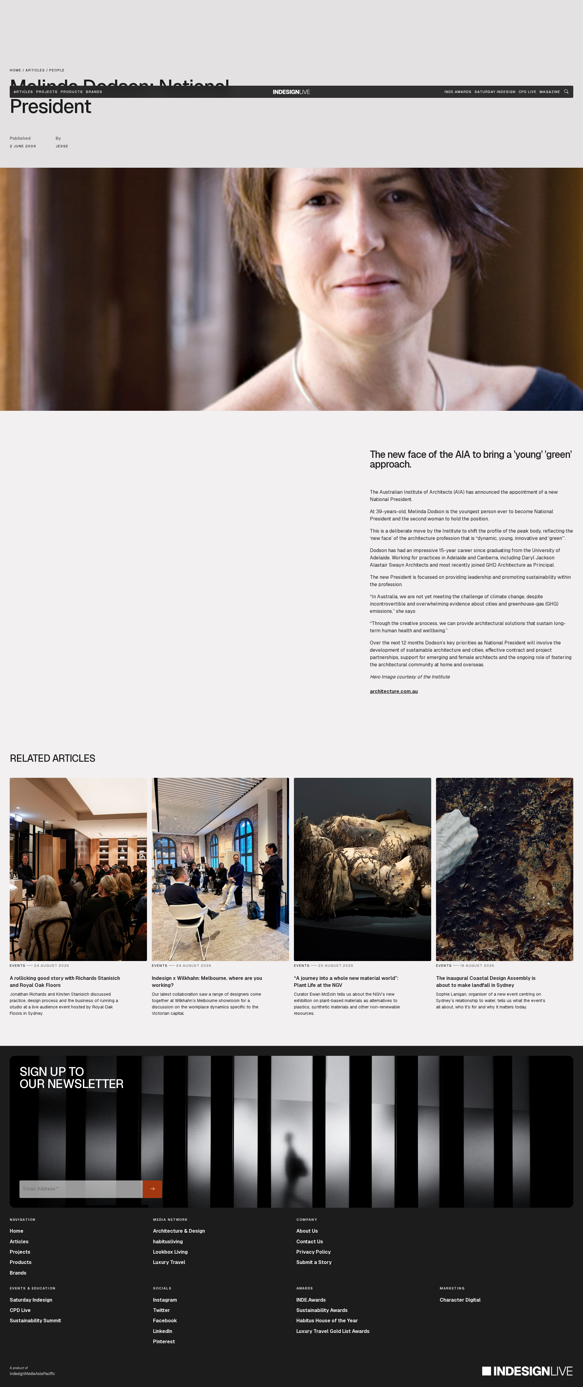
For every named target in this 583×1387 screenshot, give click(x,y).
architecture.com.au (394, 691)
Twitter (161, 1310)
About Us (307, 1231)
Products (72, 92)
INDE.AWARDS (458, 92)
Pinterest (164, 1341)
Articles (23, 92)
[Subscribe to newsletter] (152, 1189)
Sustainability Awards (322, 1310)
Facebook (165, 1320)
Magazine (550, 92)
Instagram (165, 1300)
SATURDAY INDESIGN (495, 92)
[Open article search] (566, 92)
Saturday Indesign (31, 1300)
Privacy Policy (313, 1252)
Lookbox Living (170, 1252)
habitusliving (168, 1241)
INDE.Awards (311, 1300)
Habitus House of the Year (327, 1320)
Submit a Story (314, 1262)
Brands (94, 92)
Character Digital (460, 1300)
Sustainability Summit (35, 1320)
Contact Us (309, 1241)
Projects (47, 92)
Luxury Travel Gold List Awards (333, 1331)
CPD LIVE (528, 92)
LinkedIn (162, 1331)
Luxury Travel (169, 1262)
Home (16, 1231)
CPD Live (20, 1310)
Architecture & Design (179, 1231)
